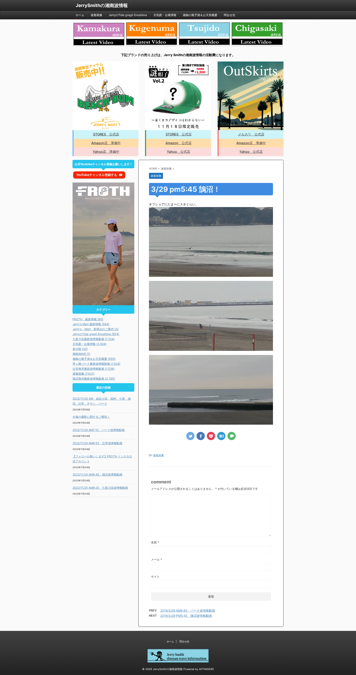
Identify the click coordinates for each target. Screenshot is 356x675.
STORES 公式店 (106, 134)
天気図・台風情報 (164, 15)
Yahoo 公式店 (178, 152)
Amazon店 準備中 (106, 143)
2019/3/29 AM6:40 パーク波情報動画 (187, 611)
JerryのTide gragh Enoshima (128, 15)
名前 (155, 542)
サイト (155, 576)
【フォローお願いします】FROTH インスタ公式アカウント (102, 459)
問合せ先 (229, 15)
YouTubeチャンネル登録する (96, 175)
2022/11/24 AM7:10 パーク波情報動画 (99, 430)
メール (156, 559)
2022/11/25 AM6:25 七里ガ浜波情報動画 (100, 487)
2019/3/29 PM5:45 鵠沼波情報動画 (186, 616)
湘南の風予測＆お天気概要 (200, 15)
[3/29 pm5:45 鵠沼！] (221, 436)
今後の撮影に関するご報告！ (91, 416)
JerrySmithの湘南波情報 (102, 5)
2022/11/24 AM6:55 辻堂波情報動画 (97, 443)
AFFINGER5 (206, 669)
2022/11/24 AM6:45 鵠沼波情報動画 (97, 474)
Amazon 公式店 (178, 143)
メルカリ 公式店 (251, 134)
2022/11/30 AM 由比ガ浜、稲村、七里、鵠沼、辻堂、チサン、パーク (102, 401)
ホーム (80, 15)
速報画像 (96, 15)
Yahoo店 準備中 (106, 152)
